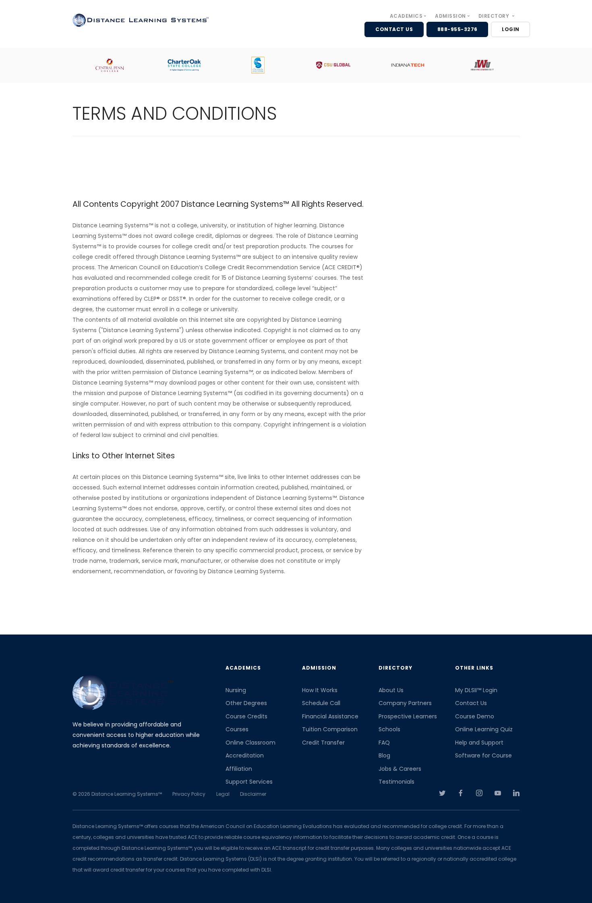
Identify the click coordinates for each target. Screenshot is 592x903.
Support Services (249, 782)
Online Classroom (250, 743)
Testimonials (396, 782)
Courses (237, 729)
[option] (114, 65)
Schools (389, 729)
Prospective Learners (408, 716)
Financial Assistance (330, 716)
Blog (384, 755)
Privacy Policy (188, 794)
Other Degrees (246, 703)
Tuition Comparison (330, 729)
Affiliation (239, 769)
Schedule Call (321, 703)
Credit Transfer (323, 743)
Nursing (236, 690)
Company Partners (405, 703)
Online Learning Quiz (484, 729)
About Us (391, 690)
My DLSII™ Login (476, 690)
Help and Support (479, 743)
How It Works (319, 690)
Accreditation (245, 755)
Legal (223, 794)
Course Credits (246, 716)
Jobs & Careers (400, 769)
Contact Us (471, 703)
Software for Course (483, 755)
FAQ (384, 743)
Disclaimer (253, 794)
